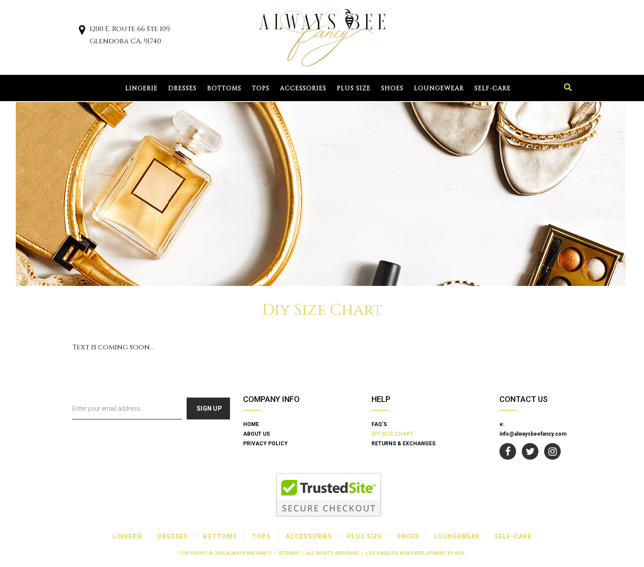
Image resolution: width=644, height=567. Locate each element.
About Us (256, 434)
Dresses (182, 88)
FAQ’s (379, 424)
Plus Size (354, 88)
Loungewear (439, 88)
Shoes (392, 88)
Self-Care (492, 88)
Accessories (303, 88)
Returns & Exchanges (403, 443)
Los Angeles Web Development (406, 553)
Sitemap (289, 553)
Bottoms (224, 88)
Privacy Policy (265, 443)
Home (251, 424)
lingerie (141, 88)
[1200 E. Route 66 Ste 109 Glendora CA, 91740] (82, 31)
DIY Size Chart (393, 434)
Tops (260, 88)
